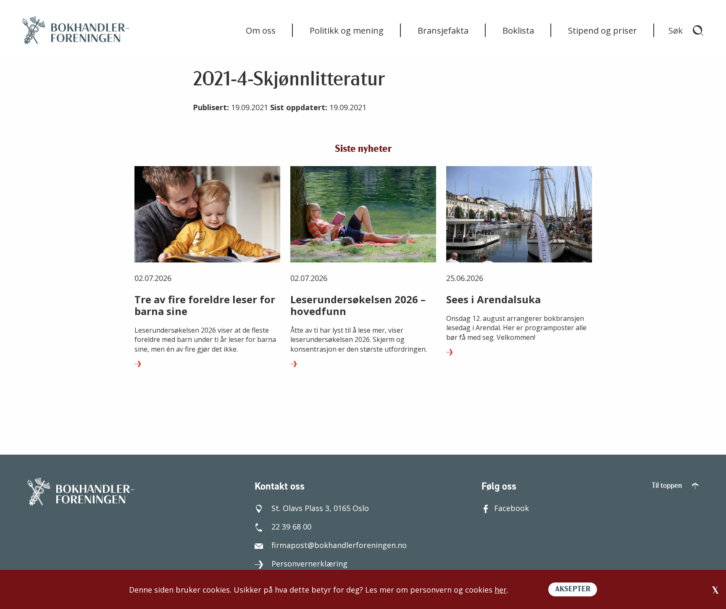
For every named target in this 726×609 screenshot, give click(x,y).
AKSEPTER (572, 589)
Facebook (511, 508)
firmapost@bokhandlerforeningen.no (339, 545)
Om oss (261, 30)
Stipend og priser (602, 30)
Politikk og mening (347, 30)
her (501, 590)
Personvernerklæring (309, 564)
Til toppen (668, 486)
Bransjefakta (443, 30)
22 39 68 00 (291, 527)
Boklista (518, 30)
